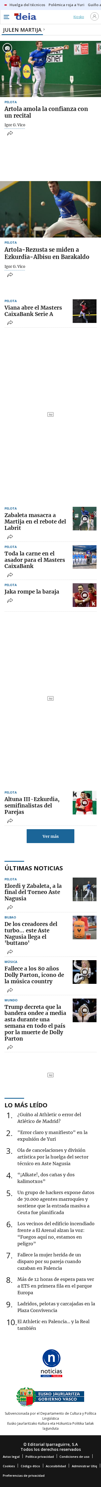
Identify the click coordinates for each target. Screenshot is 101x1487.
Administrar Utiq (84, 1466)
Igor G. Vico (14, 125)
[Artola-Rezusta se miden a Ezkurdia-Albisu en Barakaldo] (50, 209)
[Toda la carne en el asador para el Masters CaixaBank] (85, 557)
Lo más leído (25, 1105)
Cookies (9, 1466)
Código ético (30, 1466)
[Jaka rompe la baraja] (85, 595)
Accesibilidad (56, 1466)
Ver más (51, 836)
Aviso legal (11, 1456)
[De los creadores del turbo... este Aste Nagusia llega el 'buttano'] (85, 927)
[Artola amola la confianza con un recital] (50, 69)
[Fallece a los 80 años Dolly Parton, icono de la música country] (85, 972)
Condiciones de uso (74, 1456)
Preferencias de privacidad (24, 1475)
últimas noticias (33, 868)
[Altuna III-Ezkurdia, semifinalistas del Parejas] (85, 802)
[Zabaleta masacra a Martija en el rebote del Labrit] (85, 518)
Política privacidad (40, 1456)
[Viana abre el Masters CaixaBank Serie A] (85, 311)
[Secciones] (6, 17)
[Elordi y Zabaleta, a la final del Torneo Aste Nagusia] (85, 889)
